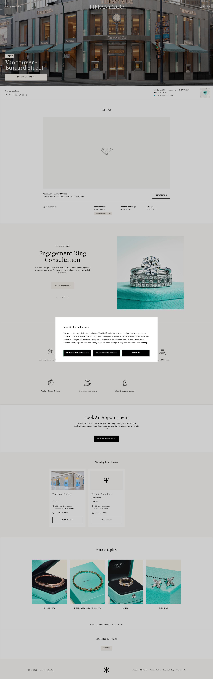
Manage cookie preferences (77, 353)
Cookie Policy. (142, 343)
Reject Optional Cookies (106, 353)
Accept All (135, 353)
